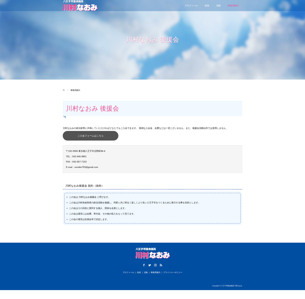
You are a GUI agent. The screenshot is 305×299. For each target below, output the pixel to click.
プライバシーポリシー (172, 272)
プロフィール (191, 5)
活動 (218, 5)
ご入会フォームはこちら (91, 135)
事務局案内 (233, 5)
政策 (207, 5)
